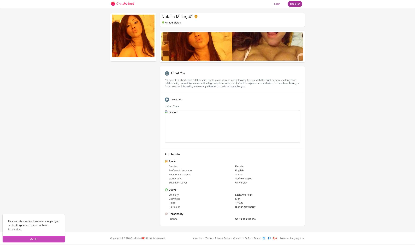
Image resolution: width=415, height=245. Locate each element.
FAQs (247, 238)
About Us (197, 238)
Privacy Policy (222, 238)
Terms (208, 238)
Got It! (33, 239)
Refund (257, 238)
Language (296, 238)
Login (277, 3)
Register (295, 3)
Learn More (14, 229)
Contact (237, 238)
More (283, 238)
